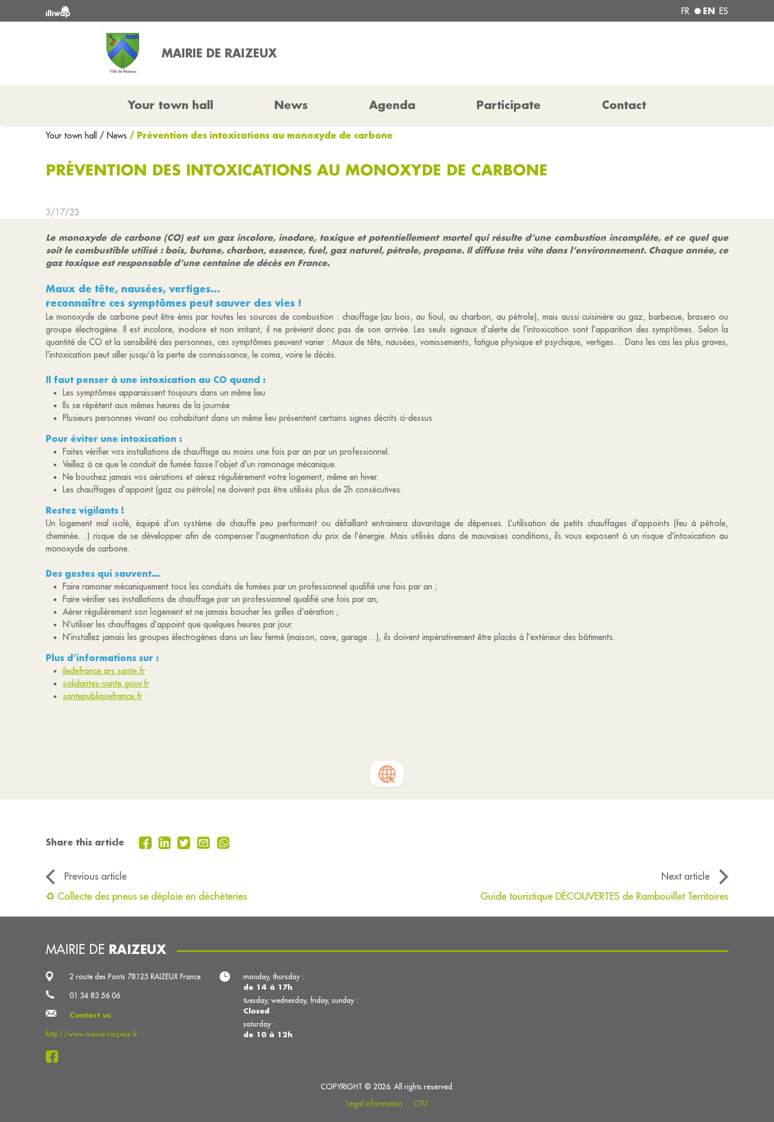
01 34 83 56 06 (95, 995)
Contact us (90, 1015)
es (723, 11)
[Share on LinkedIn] (166, 841)
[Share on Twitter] (185, 841)
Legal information (374, 1103)
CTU (420, 1103)
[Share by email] (205, 841)
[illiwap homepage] (184, 11)
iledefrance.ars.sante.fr (104, 670)
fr (685, 11)
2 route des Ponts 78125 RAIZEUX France (135, 976)
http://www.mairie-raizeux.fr (91, 1034)
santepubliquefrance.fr (102, 696)
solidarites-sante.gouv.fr (106, 683)
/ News (113, 135)
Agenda (392, 104)
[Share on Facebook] (146, 841)
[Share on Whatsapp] (223, 841)
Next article (685, 876)
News (291, 104)
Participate (509, 104)
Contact (624, 104)
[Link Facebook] (55, 1056)
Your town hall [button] (170, 104)
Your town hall (73, 135)
